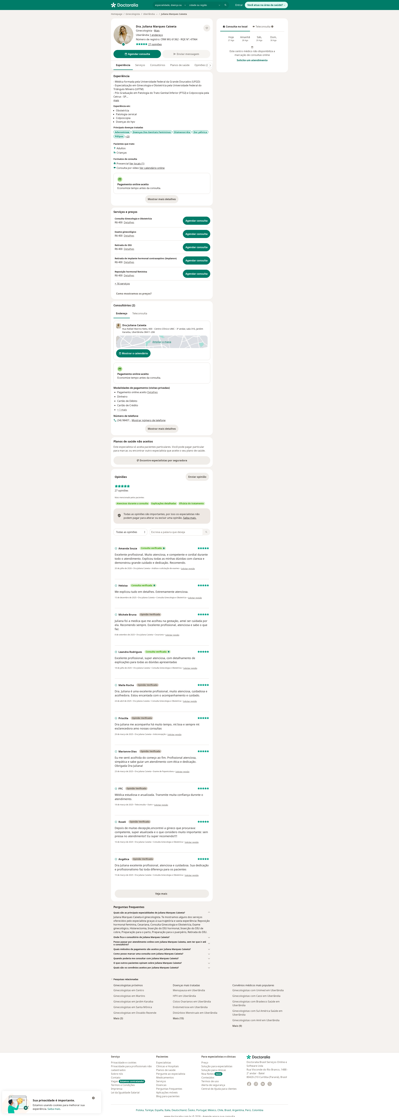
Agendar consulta (196, 220)
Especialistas (163, 1062)
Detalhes (129, 222)
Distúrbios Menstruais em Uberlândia (195, 1012)
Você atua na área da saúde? (265, 5)
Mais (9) (237, 1026)
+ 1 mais (122, 409)
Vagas (127, 1081)
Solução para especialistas (216, 1066)
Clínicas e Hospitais (167, 1066)
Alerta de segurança (213, 1085)
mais (116, 100)
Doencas (161, 1085)
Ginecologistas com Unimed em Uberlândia (258, 990)
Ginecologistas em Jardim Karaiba (133, 1001)
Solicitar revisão (188, 568)
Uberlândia (137, 332)
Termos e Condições (123, 1085)
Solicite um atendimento (252, 60)
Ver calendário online (152, 168)
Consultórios (157, 65)
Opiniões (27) (202, 65)
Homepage (116, 13)
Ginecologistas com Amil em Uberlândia (255, 1020)
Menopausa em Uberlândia (189, 990)
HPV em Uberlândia (184, 996)
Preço (204, 1062)
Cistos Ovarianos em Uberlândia (192, 1001)
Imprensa (116, 1088)
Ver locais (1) (136, 163)
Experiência (123, 65)
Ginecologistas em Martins (129, 996)
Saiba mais (54, 1109)
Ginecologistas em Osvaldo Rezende (134, 1012)
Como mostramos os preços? (134, 293)
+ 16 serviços (122, 283)
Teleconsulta (261, 27)
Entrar (239, 5)
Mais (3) (118, 1018)
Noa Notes (211, 1073)
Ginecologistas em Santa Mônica (132, 1007)
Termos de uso (210, 1081)
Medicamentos (165, 1077)
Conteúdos (207, 1077)
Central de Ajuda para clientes (219, 1088)
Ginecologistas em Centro (128, 990)
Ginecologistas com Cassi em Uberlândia (256, 996)
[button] (161, 912)
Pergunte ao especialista (170, 1073)
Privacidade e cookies (123, 1062)
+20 (127, 136)
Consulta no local (235, 27)
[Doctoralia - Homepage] (130, 4)
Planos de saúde (180, 65)
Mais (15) (178, 1018)
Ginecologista (133, 13)
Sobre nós (117, 1073)
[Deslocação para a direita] (210, 65)
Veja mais (168, 894)
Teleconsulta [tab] (139, 313)
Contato (115, 1077)
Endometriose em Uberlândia (190, 1007)
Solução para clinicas (213, 1070)
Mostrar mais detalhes (163, 200)
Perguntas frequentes (169, 1088)
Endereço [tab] (121, 313)
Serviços (140, 65)
